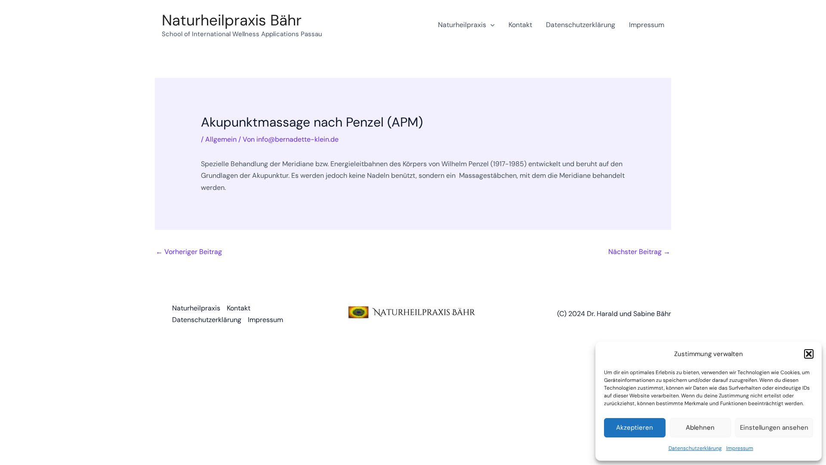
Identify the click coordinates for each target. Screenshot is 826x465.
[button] (808, 354)
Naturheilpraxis (462, 24)
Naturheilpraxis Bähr (232, 20)
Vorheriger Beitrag (189, 251)
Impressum (739, 448)
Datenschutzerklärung (695, 448)
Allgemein (221, 139)
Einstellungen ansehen (774, 427)
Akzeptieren (634, 427)
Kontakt (520, 24)
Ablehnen (700, 427)
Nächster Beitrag (639, 251)
